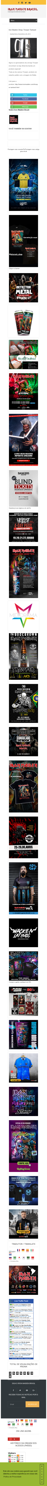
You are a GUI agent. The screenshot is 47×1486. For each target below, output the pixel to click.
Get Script (14, 1358)
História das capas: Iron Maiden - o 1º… (20, 1350)
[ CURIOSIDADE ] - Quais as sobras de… (21, 1334)
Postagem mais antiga (32, 149)
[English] (13, 1251)
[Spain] (28, 1251)
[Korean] (24, 1259)
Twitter (25, 95)
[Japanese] (20, 1259)
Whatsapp (25, 107)
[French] (19, 1251)
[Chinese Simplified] (33, 1259)
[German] (24, 1251)
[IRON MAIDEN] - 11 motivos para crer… (21, 1327)
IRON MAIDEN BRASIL (20, 1306)
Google (25, 103)
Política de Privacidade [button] (12, 1477)
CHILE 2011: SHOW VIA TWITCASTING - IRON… (18, 1344)
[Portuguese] (15, 1259)
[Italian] (33, 1251)
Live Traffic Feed (21, 1301)
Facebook (25, 99)
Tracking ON (27, 1358)
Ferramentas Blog (14, 1261)
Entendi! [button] (41, 1474)
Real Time (20, 1358)
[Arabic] (29, 1259)
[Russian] (11, 1259)
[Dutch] (11, 1255)
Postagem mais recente (15, 149)
